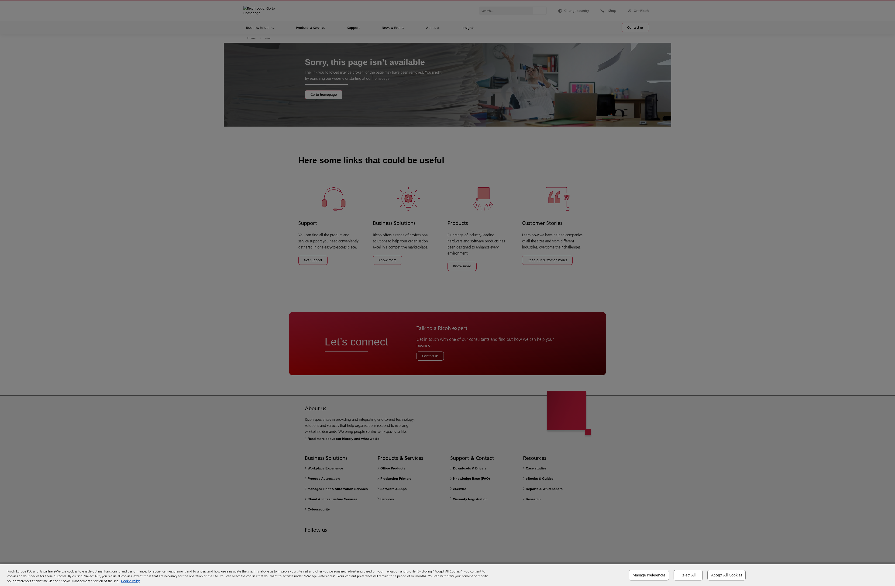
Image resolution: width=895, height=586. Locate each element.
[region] (447, 575)
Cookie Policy (130, 581)
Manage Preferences (649, 575)
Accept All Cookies (726, 575)
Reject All (688, 575)
